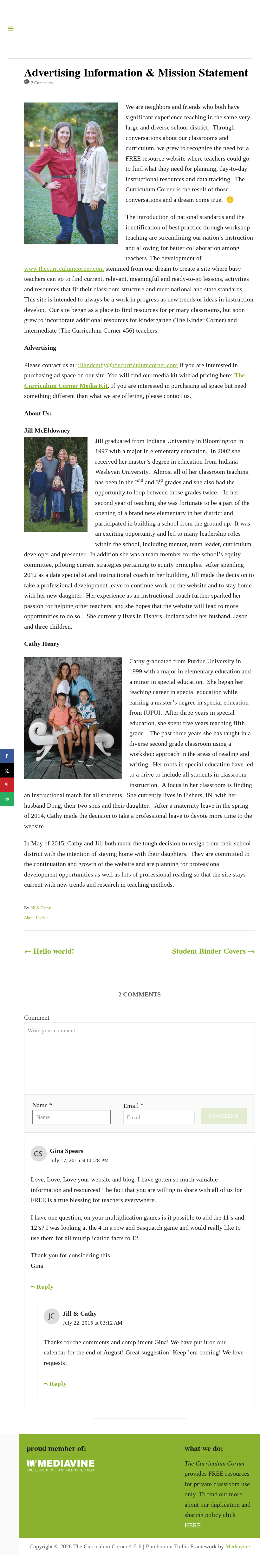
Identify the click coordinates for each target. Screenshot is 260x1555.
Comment (36, 1017)
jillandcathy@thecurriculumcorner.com (127, 364)
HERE (193, 1525)
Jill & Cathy (40, 907)
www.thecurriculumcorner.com (64, 268)
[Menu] (11, 29)
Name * (42, 1105)
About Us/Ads (36, 917)
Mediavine (237, 1546)
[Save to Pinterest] (7, 784)
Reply (45, 1286)
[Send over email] (7, 799)
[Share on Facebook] (7, 756)
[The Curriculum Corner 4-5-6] (127, 29)
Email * (133, 1105)
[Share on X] (7, 770)
